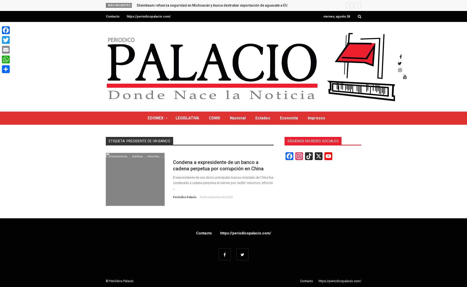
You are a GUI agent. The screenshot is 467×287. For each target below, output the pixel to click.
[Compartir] (6, 69)
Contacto (112, 16)
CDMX (214, 118)
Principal (153, 156)
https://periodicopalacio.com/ (149, 16)
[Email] (6, 50)
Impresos (316, 118)
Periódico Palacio (185, 197)
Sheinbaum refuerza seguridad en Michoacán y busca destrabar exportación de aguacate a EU (212, 5)
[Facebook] (6, 30)
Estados (262, 118)
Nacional (238, 118)
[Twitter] (6, 40)
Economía (289, 118)
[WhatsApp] (6, 59)
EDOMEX (155, 118)
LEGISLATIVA (187, 118)
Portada (137, 156)
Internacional (118, 156)
